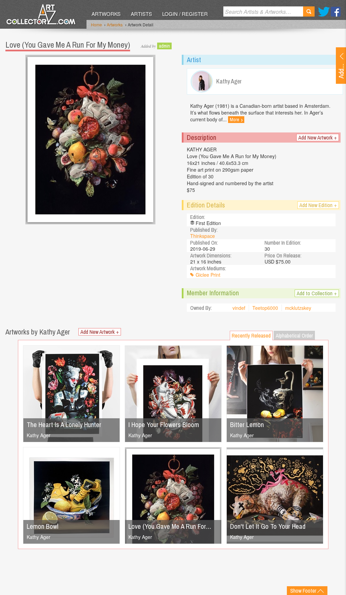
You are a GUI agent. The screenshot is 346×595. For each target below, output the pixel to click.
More (236, 119)
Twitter (324, 12)
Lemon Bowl (42, 526)
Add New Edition (318, 205)
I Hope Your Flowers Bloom (163, 424)
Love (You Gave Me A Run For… (169, 526)
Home (96, 24)
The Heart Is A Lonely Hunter (64, 424)
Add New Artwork (317, 137)
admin (164, 46)
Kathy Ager (38, 435)
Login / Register (185, 13)
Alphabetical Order (294, 335)
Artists (141, 13)
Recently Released (251, 335)
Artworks (106, 13)
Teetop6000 (265, 307)
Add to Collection (317, 293)
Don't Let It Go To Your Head (267, 526)
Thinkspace (202, 235)
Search (309, 11)
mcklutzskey (298, 307)
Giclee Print (208, 274)
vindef (238, 307)
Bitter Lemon (247, 424)
